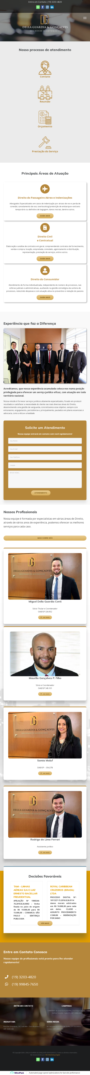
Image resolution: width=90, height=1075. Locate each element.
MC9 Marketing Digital (52, 1055)
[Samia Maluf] (45, 713)
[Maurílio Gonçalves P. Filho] (45, 632)
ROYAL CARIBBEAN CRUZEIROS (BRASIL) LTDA (62, 890)
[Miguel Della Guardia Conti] (45, 554)
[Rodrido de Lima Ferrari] (45, 792)
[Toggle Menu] (85, 18)
